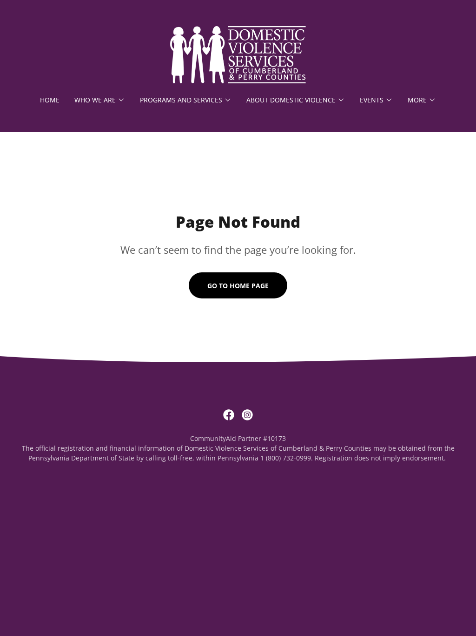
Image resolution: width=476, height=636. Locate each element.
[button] (99, 100)
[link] (237, 54)
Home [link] (50, 99)
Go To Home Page (238, 285)
